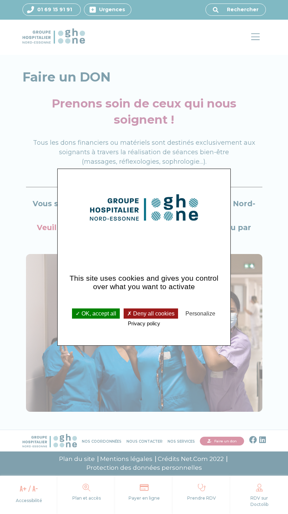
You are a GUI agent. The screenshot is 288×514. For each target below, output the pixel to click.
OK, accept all (98, 314)
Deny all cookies (153, 314)
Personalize (200, 314)
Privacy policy (144, 323)
